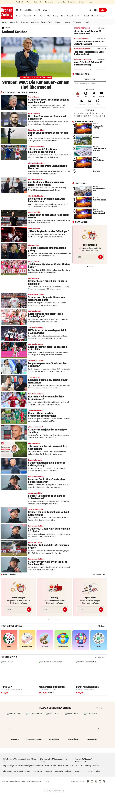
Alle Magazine (100, 708)
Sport (63, 16)
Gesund (70, 16)
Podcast (86, 22)
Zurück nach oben (54, 791)
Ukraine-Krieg (14, 22)
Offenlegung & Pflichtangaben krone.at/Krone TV (19, 760)
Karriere (96, 766)
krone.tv (103, 16)
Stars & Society (52, 16)
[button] (97, 16)
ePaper (28, 2)
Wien (35, 16)
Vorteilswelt (19, 2)
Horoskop (67, 22)
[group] (101, 626)
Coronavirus (24, 22)
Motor (93, 16)
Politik (42, 16)
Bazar (90, 2)
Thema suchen (89, 79)
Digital (86, 16)
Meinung (4, 22)
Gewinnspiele (49, 2)
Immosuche (71, 2)
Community (37, 2)
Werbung (87, 766)
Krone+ (18, 16)
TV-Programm (77, 22)
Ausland (78, 16)
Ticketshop (58, 22)
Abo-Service (7, 771)
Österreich (27, 16)
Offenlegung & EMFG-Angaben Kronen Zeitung (53, 760)
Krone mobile (61, 2)
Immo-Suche (35, 22)
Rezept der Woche (46, 22)
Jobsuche (82, 2)
